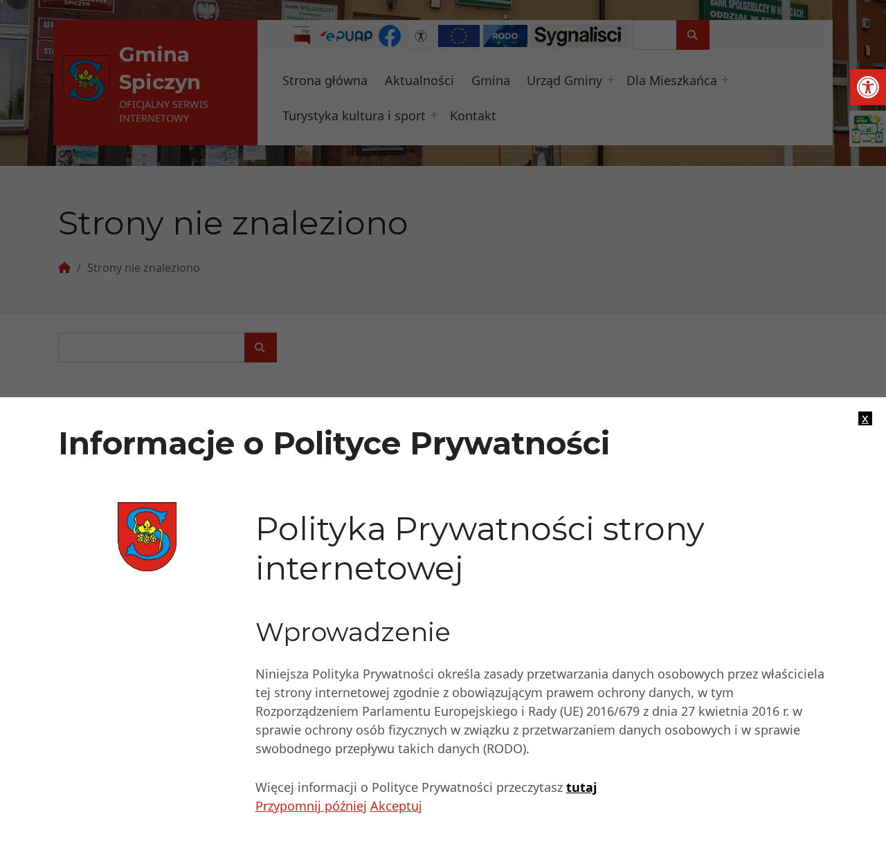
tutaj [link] (581, 787)
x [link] (865, 418)
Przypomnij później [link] (311, 805)
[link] (868, 87)
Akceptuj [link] (396, 805)
